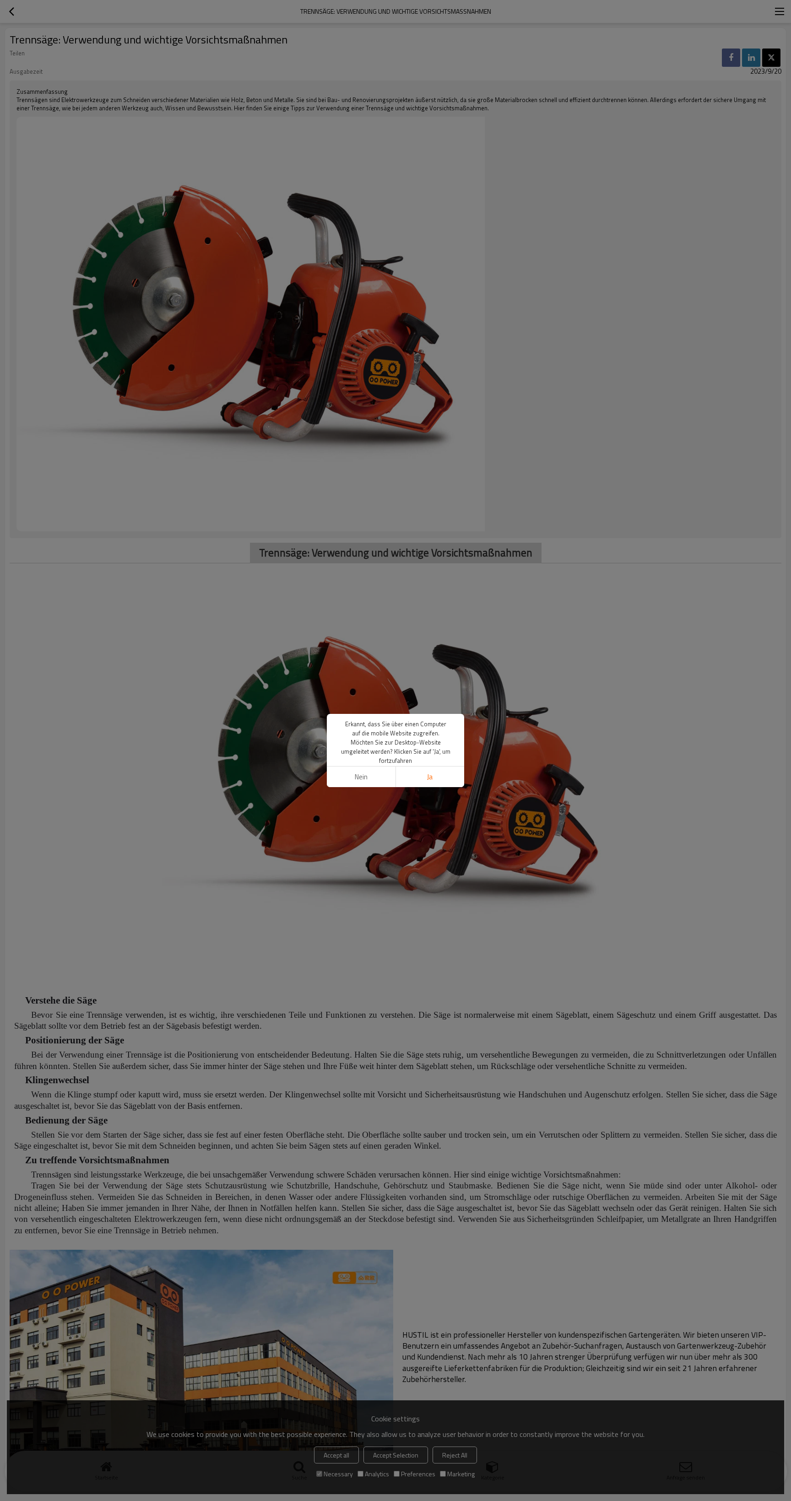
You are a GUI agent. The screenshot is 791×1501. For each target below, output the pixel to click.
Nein (361, 777)
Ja (430, 777)
